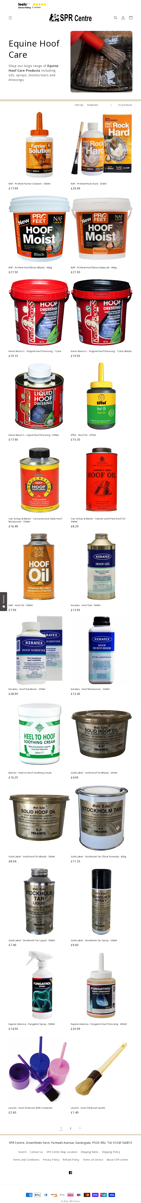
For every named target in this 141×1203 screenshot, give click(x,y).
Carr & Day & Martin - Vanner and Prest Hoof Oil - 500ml (99, 520)
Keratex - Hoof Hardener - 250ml (27, 689)
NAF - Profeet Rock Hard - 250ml (89, 183)
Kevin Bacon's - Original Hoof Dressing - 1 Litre (35, 351)
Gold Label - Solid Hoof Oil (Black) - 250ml (94, 772)
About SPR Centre (117, 1159)
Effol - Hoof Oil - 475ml (83, 435)
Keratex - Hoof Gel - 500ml (86, 605)
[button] (10, 17)
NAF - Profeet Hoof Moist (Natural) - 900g (94, 267)
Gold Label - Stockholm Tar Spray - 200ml (94, 940)
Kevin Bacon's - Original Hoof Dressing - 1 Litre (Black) (101, 351)
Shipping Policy (111, 1152)
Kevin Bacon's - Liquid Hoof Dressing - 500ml (34, 435)
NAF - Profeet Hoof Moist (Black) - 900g (30, 267)
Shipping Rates (90, 1152)
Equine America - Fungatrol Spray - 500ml (32, 1024)
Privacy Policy (51, 1159)
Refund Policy (71, 1159)
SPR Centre (74, 1201)
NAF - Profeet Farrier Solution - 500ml (29, 183)
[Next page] (80, 1128)
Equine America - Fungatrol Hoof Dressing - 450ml (99, 1024)
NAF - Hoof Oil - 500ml (21, 605)
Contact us (36, 1152)
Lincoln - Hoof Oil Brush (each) (88, 1107)
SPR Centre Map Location (62, 1152)
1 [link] (61, 1128)
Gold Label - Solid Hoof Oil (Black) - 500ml (32, 856)
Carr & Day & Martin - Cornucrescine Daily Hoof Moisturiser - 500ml (35, 520)
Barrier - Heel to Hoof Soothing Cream (30, 772)
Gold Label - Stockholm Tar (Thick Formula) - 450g (98, 856)
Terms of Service (93, 1159)
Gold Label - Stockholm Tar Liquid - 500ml (32, 940)
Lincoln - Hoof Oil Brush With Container (31, 1107)
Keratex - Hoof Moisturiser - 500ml (90, 689)
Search (22, 1152)
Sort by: (79, 105)
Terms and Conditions (26, 1159)
